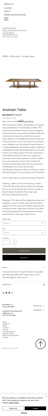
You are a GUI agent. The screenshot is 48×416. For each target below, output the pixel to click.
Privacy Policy (14, 402)
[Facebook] (6, 293)
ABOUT (4, 326)
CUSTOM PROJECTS (9, 332)
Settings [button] (24, 412)
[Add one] (14, 242)
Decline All (13, 408)
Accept (35, 408)
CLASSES (5, 337)
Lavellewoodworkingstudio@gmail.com (12, 312)
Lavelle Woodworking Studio (15, 30)
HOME (4, 322)
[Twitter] (12, 293)
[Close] (45, 397)
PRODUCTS (6, 324)
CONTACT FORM (7, 333)
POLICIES (5, 330)
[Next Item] (42, 83)
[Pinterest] (9, 293)
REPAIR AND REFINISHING (10, 335)
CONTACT (5, 328)
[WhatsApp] (3, 293)
